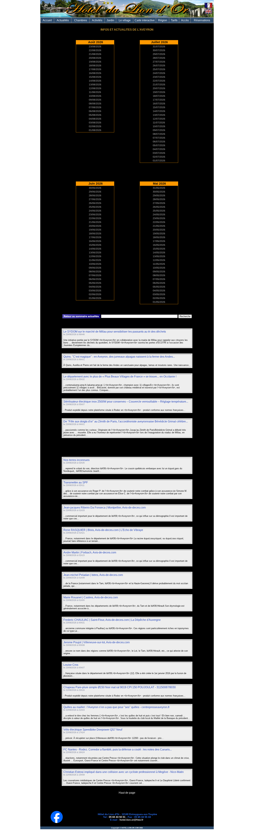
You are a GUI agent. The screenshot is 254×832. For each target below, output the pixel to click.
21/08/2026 (95, 54)
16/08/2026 (95, 73)
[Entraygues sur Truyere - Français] (208, 7)
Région (162, 20)
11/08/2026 (95, 92)
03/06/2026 (95, 290)
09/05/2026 (159, 271)
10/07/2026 (159, 126)
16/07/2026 (159, 103)
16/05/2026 (159, 245)
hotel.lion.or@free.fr (131, 819)
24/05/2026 (159, 214)
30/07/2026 (159, 50)
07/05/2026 (159, 279)
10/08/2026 (95, 96)
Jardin (110, 20)
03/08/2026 (95, 122)
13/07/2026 (159, 115)
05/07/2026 (159, 145)
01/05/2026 (159, 302)
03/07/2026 (159, 153)
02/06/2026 (95, 294)
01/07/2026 (159, 160)
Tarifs (174, 20)
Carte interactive (145, 20)
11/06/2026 (95, 260)
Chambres (80, 20)
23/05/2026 (159, 218)
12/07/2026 (159, 118)
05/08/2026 (95, 115)
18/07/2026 (159, 96)
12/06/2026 (95, 256)
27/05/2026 (159, 203)
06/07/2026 (159, 141)
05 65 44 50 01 (117, 817)
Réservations (202, 20)
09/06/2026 (95, 267)
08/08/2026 (95, 103)
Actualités (63, 20)
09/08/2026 (95, 99)
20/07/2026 (159, 88)
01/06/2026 (95, 298)
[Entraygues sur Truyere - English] (208, 12)
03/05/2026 (159, 294)
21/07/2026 (159, 84)
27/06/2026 (95, 199)
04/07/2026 (159, 149)
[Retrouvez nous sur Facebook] (57, 822)
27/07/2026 (159, 61)
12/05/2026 (159, 260)
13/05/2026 (159, 256)
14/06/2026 (95, 248)
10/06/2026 (95, 264)
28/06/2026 (95, 195)
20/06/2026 (95, 226)
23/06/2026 (95, 214)
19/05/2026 (159, 233)
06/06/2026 (95, 279)
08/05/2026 (159, 275)
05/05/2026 (159, 286)
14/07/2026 (159, 111)
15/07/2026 (159, 107)
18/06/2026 (95, 233)
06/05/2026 (159, 283)
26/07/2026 (159, 65)
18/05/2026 (159, 237)
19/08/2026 (95, 61)
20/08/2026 (95, 58)
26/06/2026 (95, 203)
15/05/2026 (159, 248)
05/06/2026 (95, 283)
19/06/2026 (95, 229)
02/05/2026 (159, 298)
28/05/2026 (159, 199)
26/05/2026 (159, 206)
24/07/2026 (159, 73)
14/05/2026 (159, 252)
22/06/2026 (95, 218)
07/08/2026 (95, 107)
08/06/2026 (95, 271)
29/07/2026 (159, 54)
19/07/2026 (159, 92)
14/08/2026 (95, 80)
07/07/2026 (159, 137)
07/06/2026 (95, 275)
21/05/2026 (159, 226)
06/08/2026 (95, 111)
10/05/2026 (159, 267)
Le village (125, 20)
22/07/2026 (159, 80)
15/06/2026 (95, 245)
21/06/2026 (95, 222)
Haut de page (127, 792)
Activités (97, 20)
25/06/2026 (95, 206)
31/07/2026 (159, 46)
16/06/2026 (95, 241)
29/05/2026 (159, 195)
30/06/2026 (95, 187)
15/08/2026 (95, 77)
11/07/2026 (159, 122)
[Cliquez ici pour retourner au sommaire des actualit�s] (81, 317)
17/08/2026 (95, 69)
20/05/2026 (159, 229)
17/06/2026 (95, 237)
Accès (185, 20)
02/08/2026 (95, 126)
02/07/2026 (159, 156)
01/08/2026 (95, 130)
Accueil (47, 20)
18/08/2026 (95, 65)
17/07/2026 (159, 99)
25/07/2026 (159, 69)
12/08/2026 (95, 88)
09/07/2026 (159, 130)
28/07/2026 (159, 58)
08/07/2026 (159, 134)
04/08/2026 (95, 118)
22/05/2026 (159, 222)
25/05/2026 (159, 210)
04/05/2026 (159, 290)
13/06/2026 (95, 252)
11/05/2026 (159, 264)
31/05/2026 (159, 187)
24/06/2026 (95, 210)
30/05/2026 (159, 191)
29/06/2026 (95, 191)
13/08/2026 (95, 84)
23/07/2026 (159, 77)
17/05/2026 (159, 241)
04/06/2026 (95, 286)
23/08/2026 (95, 46)
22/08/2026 (95, 50)
